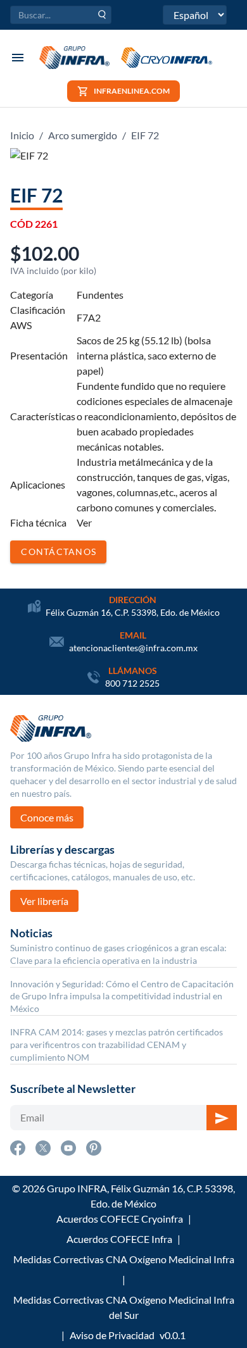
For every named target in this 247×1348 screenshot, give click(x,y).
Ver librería (44, 901)
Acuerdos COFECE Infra (119, 1239)
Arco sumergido (82, 135)
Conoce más (46, 817)
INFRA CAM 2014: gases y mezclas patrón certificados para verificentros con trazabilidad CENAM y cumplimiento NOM (116, 1045)
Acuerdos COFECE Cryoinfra (119, 1219)
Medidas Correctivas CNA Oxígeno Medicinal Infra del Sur (123, 1307)
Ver (84, 522)
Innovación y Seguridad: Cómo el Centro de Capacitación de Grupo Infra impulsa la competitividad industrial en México (122, 996)
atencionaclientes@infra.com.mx (133, 647)
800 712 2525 (132, 683)
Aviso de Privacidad (112, 1335)
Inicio (22, 135)
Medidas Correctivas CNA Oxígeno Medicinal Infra (123, 1259)
